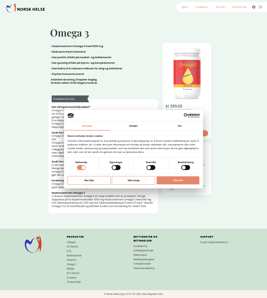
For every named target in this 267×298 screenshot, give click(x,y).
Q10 (69, 251)
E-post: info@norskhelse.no (214, 242)
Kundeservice (140, 246)
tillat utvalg (134, 180)
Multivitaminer (74, 255)
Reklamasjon (140, 254)
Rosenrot (71, 259)
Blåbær (70, 268)
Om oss (220, 7)
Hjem (185, 7)
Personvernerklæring (144, 268)
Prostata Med (74, 282)
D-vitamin (72, 277)
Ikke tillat (89, 180)
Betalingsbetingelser (144, 259)
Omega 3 (71, 264)
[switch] (116, 167)
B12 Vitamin (73, 273)
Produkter (202, 7)
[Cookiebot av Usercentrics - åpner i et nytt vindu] (186, 115)
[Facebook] (254, 7)
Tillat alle (178, 180)
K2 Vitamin (72, 246)
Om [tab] (180, 126)
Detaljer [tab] (133, 126)
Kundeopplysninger (143, 250)
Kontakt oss (239, 7)
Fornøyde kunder (142, 263)
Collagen (71, 242)
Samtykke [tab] (87, 126)
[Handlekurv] (260, 7)
